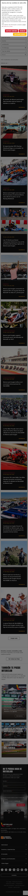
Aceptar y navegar (11, 31)
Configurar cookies (19, 34)
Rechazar (22, 31)
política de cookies (8, 26)
